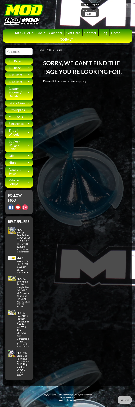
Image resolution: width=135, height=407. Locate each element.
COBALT (66, 39)
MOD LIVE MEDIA (28, 33)
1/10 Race (16, 75)
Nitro (12, 162)
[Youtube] (18, 207)
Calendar (55, 33)
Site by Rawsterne (67, 397)
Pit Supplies (17, 110)
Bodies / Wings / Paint (14, 145)
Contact (90, 33)
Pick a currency (90, 10)
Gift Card (73, 33)
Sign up (95, 4)
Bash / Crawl (17, 103)
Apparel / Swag (15, 171)
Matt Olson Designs (66, 395)
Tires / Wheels (14, 132)
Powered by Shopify (67, 400)
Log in (85, 4)
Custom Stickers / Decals (15, 92)
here (59, 81)
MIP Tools (16, 117)
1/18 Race (16, 82)
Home (115, 33)
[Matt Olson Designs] (23, 15)
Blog (103, 33)
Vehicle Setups (14, 182)
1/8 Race (15, 68)
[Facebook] (11, 207)
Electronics (16, 123)
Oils (11, 156)
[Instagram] (25, 207)
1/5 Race (15, 61)
